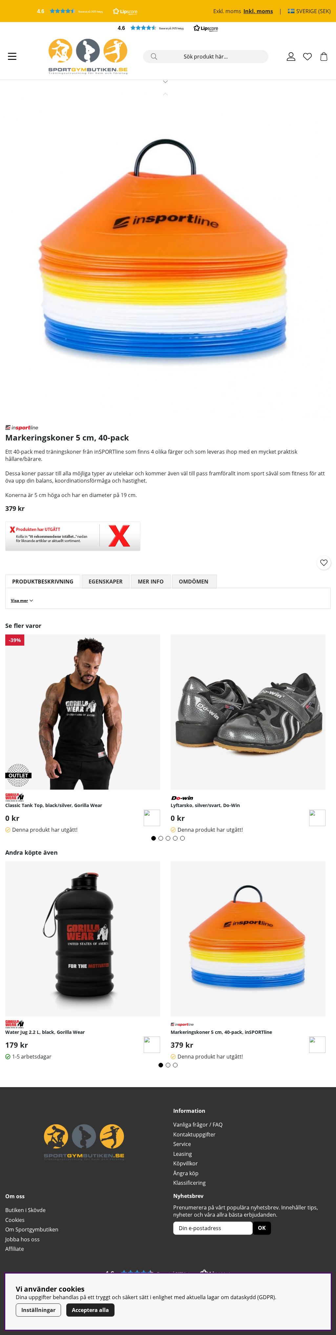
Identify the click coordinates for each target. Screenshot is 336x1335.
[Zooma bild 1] (165, 253)
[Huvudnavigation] (12, 56)
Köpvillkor (185, 1163)
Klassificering (189, 1183)
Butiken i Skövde (25, 1210)
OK (262, 1227)
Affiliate (14, 1249)
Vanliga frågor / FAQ (197, 1124)
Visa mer (19, 600)
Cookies (15, 1220)
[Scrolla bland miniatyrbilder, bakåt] (165, 94)
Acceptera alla (90, 1310)
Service (182, 1144)
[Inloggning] (291, 56)
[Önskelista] (307, 56)
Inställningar (38, 1310)
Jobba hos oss (22, 1239)
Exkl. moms (227, 11)
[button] (87, 11)
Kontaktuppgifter (194, 1134)
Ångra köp (186, 1173)
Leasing (182, 1154)
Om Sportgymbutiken (31, 1229)
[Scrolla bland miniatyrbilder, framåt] (165, 81)
